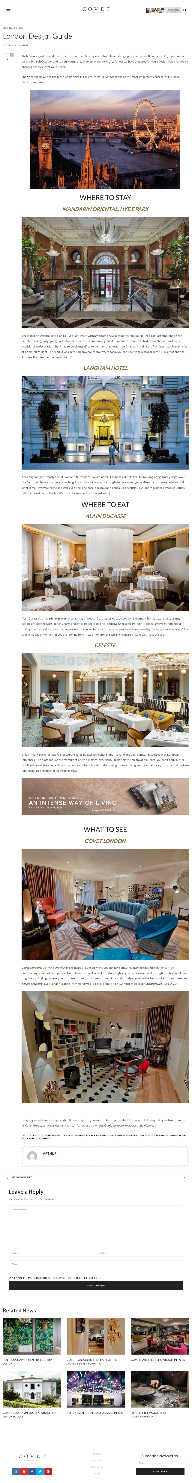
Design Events (78, 1135)
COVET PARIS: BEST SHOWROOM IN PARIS (158, 1359)
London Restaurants (167, 1135)
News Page (54, 1125)
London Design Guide (37, 35)
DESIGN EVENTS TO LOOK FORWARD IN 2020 (95, 1412)
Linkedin (118, 1125)
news (20, 28)
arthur (24, 45)
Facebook (105, 1125)
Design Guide (92, 1135)
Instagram (131, 1125)
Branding (96, 1474)
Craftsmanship (96, 1467)
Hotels (104, 1135)
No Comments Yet (22, 1177)
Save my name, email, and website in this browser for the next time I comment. (55, 1278)
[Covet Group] (96, 10)
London (112, 1135)
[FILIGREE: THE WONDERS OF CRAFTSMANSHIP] (160, 1389)
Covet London (31, 967)
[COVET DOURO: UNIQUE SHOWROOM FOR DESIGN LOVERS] (32, 1389)
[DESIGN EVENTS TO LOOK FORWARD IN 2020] (96, 1389)
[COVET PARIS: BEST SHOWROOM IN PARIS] (160, 1336)
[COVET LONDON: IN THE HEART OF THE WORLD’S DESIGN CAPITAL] (96, 1336)
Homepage (96, 1454)
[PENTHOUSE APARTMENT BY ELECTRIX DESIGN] (32, 1336)
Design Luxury (10, 28)
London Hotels (147, 1135)
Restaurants (43, 1138)
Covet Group (33, 1125)
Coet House (34, 1135)
